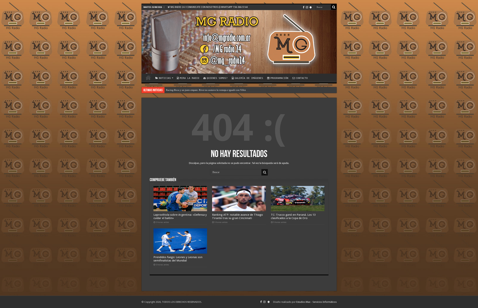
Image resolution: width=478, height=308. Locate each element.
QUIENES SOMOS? (217, 78)
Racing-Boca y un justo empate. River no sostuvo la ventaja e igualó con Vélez (206, 90)
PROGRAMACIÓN (279, 78)
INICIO (148, 77)
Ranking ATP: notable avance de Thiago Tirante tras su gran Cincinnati (237, 216)
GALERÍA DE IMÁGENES (249, 78)
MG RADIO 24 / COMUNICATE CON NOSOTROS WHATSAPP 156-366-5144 (209, 7)
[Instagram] (306, 7)
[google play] (310, 7)
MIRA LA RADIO (189, 78)
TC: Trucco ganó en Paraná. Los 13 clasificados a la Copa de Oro (293, 216)
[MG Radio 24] (239, 42)
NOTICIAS (165, 78)
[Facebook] (303, 7)
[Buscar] (334, 7)
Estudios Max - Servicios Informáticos (316, 302)
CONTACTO (302, 78)
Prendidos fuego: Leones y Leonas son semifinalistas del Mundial (177, 258)
